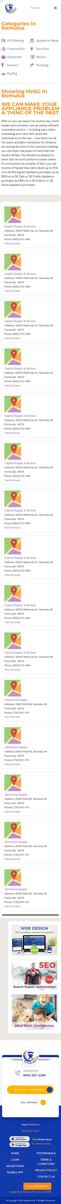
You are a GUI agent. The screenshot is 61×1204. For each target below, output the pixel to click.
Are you (37, 1186)
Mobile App (15, 1172)
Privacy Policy (46, 1170)
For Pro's (35, 7)
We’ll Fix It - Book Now (29, 1089)
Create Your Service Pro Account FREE (30, 1191)
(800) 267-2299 (34, 1075)
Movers (41, 57)
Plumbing (42, 65)
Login (15, 1159)
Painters (12, 65)
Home (15, 1153)
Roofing (12, 73)
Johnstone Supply (15, 700)
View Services (12, 243)
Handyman (14, 57)
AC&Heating (15, 41)
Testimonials (46, 1153)
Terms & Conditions (46, 1162)
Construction (16, 49)
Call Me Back (29, 1102)
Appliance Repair (47, 41)
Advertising (15, 1166)
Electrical (42, 49)
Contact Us (46, 1176)
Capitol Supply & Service (20, 226)
